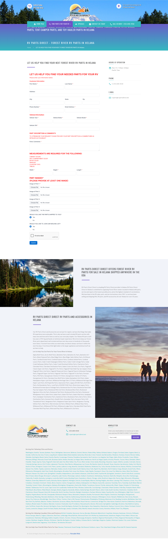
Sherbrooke (36, 522)
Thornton (61, 464)
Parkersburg (30, 497)
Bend (136, 452)
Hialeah (28, 487)
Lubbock (64, 466)
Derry (122, 506)
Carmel (34, 485)
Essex (59, 506)
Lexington (48, 478)
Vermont (46, 506)
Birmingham (62, 485)
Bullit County (63, 478)
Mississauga (80, 518)
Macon (97, 490)
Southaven (90, 476)
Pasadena (76, 457)
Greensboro (85, 492)
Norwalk (138, 501)
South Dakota (81, 469)
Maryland (44, 497)
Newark (113, 497)
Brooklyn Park (67, 471)
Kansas (123, 466)
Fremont (98, 455)
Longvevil (29, 522)
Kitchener (53, 520)
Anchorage (62, 508)
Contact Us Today (98, 24)
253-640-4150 (74, 431)
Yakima (98, 452)
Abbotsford (101, 513)
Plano (54, 466)
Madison (28, 480)
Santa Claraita (49, 457)
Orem (92, 462)
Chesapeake (51, 494)
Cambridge (114, 504)
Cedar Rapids (89, 471)
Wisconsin (128, 478)
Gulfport (84, 476)
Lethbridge (64, 515)
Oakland (60, 455)
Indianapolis (85, 483)
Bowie (89, 497)
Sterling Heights (101, 480)
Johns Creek (104, 490)
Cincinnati (43, 483)
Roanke (89, 494)
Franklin (35, 478)
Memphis (119, 476)
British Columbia (66, 513)
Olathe (36, 469)
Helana (65, 459)
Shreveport (47, 476)
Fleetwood (67, 527)
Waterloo (119, 471)
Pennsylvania (84, 499)
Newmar (60, 527)
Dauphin (56, 518)
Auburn (109, 452)
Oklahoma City (96, 466)
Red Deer (57, 515)
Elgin (122, 478)
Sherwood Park (83, 515)
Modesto (115, 455)
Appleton (65, 480)
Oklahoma (87, 466)
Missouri (28, 473)
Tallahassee (35, 487)
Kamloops (122, 513)
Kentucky (42, 478)
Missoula (41, 459)
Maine (127, 506)
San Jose (41, 455)
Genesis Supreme (131, 527)
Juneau (68, 508)
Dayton (58, 483)
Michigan (72, 480)
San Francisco (93, 457)
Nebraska (54, 469)
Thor (102, 527)
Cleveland (36, 483)
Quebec (108, 520)
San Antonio (124, 464)
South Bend (132, 483)
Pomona (70, 457)
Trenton (64, 499)
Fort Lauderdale (61, 487)
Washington (30, 452)
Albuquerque (78, 464)
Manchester (104, 506)
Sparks (105, 459)
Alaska (56, 508)
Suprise (39, 462)
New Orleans (30, 476)
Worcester (99, 504)
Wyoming (102, 462)
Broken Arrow (115, 466)
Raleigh (78, 492)
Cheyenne (109, 462)
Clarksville (29, 478)
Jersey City (29, 499)
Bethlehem (131, 499)
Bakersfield (67, 455)
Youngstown (71, 483)
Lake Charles (63, 476)
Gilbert (138, 459)
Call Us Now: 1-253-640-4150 (123, 24)
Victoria (128, 513)
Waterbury (131, 501)
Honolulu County (98, 508)
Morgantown (130, 494)
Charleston (122, 490)
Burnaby (87, 513)
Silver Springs (59, 497)
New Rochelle (75, 501)
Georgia (53, 490)
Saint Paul (45, 471)
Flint (121, 480)
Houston (117, 464)
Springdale (110, 473)
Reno (82, 459)
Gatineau (134, 520)
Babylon (43, 501)
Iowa (74, 471)
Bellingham (59, 452)
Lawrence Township (111, 483)
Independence (66, 473)
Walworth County (45, 480)
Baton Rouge (39, 476)
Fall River (32, 506)
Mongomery (70, 485)
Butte (60, 459)
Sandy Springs (84, 490)
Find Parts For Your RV (60, 24)
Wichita (128, 466)
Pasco (53, 452)
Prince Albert (125, 515)
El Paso (32, 466)
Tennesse (106, 476)
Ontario (61, 518)
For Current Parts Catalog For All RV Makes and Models (132, 6)
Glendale (28, 457)
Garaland (81, 466)
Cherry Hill (70, 499)
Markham (34, 520)
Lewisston (34, 508)
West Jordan (86, 462)
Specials (80, 24)
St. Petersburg (134, 485)
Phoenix (116, 459)
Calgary (43, 515)
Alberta (38, 515)
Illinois (89, 478)
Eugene (131, 452)
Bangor (40, 508)
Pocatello (125, 457)
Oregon (115, 452)
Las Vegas (76, 459)
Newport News (67, 494)
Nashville (113, 476)
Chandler (28, 462)
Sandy (96, 462)
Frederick (67, 497)
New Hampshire (95, 506)
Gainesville (87, 487)
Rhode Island (36, 504)
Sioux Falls (89, 469)
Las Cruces (85, 464)
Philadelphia (94, 499)
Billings (34, 459)
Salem (126, 452)
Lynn (27, 506)
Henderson (88, 459)
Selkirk (50, 518)
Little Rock (90, 473)
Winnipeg (45, 518)
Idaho (116, 457)
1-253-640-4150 (117, 84)
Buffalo (37, 501)
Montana (29, 459)
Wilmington (122, 492)
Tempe (34, 462)
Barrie (89, 520)
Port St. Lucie (43, 487)
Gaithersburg (75, 497)
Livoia (132, 480)
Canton (64, 483)
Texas (111, 464)
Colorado (132, 462)
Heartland (107, 527)
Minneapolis (37, 471)
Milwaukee (135, 478)
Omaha (60, 469)
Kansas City (29, 469)
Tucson (122, 459)
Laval (128, 520)
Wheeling (37, 497)
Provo (79, 462)
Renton (84, 452)
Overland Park (136, 466)
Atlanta (59, 490)
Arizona (110, 459)
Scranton (124, 499)
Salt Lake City (60, 462)
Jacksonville (110, 485)
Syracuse (63, 501)
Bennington (85, 506)
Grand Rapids (85, 480)
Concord (136, 492)
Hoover (97, 485)
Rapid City (97, 469)
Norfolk (43, 494)
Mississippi (71, 476)
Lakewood (54, 464)
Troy (136, 480)
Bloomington (58, 471)
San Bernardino (107, 455)
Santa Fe (100, 464)
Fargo (120, 469)
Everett (79, 452)
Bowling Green (73, 478)
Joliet (99, 478)
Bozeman (55, 459)
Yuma (44, 462)
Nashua (111, 506)
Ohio (139, 480)
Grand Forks (132, 469)
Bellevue (73, 452)
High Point (129, 492)
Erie (113, 499)
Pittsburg (101, 499)
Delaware (94, 497)
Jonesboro (118, 473)
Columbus (29, 483)
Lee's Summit (76, 473)
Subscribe (136, 437)
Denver (138, 462)
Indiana (78, 483)
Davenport (97, 471)
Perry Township (123, 483)
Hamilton (95, 518)
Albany (68, 501)
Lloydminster (30, 518)
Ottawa (73, 518)
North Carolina (63, 492)
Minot (138, 469)
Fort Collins (46, 464)
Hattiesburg (98, 476)
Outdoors (92, 527)
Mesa (127, 459)
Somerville (39, 506)
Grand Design (76, 527)
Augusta (65, 490)
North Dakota (112, 469)
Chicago (94, 478)
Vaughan (40, 520)
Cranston (58, 504)
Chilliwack (135, 513)
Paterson (36, 499)
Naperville (111, 478)
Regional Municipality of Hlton (109, 518)
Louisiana (137, 473)
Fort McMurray (93, 515)
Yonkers (49, 501)
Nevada (70, 459)
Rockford (105, 478)
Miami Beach (46, 490)
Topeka (41, 469)
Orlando (126, 485)
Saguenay (44, 522)
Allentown (108, 499)
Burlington (52, 506)
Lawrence (47, 469)
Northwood (85, 527)
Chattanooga (133, 476)
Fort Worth (137, 464)
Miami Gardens (114, 487)
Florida (103, 485)
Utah (54, 462)
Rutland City (77, 506)
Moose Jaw (134, 515)
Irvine (93, 455)
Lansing (116, 480)
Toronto (67, 518)
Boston (93, 504)
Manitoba (38, 518)
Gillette (120, 462)
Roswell (106, 464)
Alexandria (76, 494)
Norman (108, 466)
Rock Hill (47, 492)
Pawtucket (64, 504)
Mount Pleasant (38, 492)
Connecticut (94, 501)
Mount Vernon (85, 501)
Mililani (113, 508)
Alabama (54, 485)
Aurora (40, 464)
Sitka (80, 508)
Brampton (88, 518)
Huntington (121, 494)
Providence (44, 504)
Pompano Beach (131, 487)
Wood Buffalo (72, 515)
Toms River (52, 499)
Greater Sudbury (75, 520)
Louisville (56, 478)
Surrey (82, 513)
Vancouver (66, 452)
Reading (118, 499)
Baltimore (51, 497)
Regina (118, 515)
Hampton (83, 494)
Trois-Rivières (52, 522)
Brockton (122, 504)
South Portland (48, 508)
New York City (30, 501)
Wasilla (84, 508)
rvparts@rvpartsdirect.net (120, 97)
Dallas (131, 464)
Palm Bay (122, 487)
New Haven (111, 501)
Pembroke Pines (72, 487)
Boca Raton (37, 490)
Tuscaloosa (90, 485)
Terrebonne (61, 522)
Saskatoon (112, 515)
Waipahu (126, 508)
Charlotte (72, 492)
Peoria (118, 478)
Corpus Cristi (47, 466)
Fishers (40, 485)
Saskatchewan (103, 515)
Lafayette (55, 476)
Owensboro (82, 478)
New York (138, 499)
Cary (116, 492)
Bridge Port (103, 501)
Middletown (121, 497)
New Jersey (128, 497)
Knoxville (126, 476)
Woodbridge (44, 499)
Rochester (55, 501)
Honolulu (107, 508)
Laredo (58, 466)
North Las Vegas (97, 459)
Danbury (28, 504)
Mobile (84, 485)
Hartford (125, 501)
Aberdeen (104, 469)
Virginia (28, 494)
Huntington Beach (38, 457)
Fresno (46, 455)
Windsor (46, 520)
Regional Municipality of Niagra (129, 518)
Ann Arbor (110, 480)
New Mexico (69, 464)
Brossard (68, 522)
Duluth (51, 471)
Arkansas (83, 473)
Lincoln (65, 469)
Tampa (121, 485)
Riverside (88, 455)
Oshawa (84, 520)
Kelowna (116, 513)
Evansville (101, 483)
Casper (115, 462)
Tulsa (103, 466)
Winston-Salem (100, 492)
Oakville (59, 520)
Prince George (30, 515)
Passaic (77, 499)
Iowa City (112, 471)
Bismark (124, 469)
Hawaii (90, 508)
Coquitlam (109, 513)
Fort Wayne (93, 483)
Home (29, 47)
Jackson (77, 476)
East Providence (74, 504)
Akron (54, 483)
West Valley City (71, 462)
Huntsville (78, 485)
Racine (59, 480)
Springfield (51, 473)
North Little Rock (127, 473)
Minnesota (29, 471)
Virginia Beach (36, 494)
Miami (116, 485)
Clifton (58, 499)
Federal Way (92, 452)
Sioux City (105, 471)
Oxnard (127, 455)
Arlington (39, 466)
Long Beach (53, 455)
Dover (109, 497)
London (28, 520)
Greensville (54, 492)
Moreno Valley (135, 455)
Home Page (40, 24)
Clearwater (105, 487)
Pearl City (119, 508)
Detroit (77, 480)
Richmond (58, 494)
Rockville (83, 497)
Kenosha (54, 480)
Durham (92, 492)
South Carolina (114, 490)
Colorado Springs (31, 464)
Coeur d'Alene (133, 457)
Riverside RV (121, 527)
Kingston (102, 520)
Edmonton (50, 515)
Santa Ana (80, 455)
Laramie (126, 462)
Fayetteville (102, 473)
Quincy (136, 504)
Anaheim (74, 455)
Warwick (51, 504)
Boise (120, 457)
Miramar (81, 487)
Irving (69, 466)
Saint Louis (43, 473)
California (34, 455)
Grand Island (72, 469)
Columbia (58, 473)
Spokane (47, 452)
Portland (121, 452)
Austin (28, 466)
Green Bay (35, 480)
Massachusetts (85, 504)
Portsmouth (96, 494)
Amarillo (74, 466)
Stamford (118, 501)
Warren (92, 480)
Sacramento (84, 457)
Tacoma (41, 452)
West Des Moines (132, 471)
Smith (96, 473)
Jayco (98, 527)
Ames (124, 471)
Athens (77, 490)
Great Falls (47, 459)
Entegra (113, 527)
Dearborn (126, 480)
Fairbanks (74, 508)
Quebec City (122, 520)
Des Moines (80, 471)
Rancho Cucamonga (60, 457)
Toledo (49, 483)
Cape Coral (52, 487)
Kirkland (104, 452)
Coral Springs (96, 487)
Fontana (121, 455)
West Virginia (104, 494)
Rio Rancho (93, 464)
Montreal (115, 520)
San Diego (110, 457)
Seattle (36, 452)
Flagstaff (49, 462)
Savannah (71, 490)
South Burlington (67, 506)
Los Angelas (102, 457)
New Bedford (129, 504)
